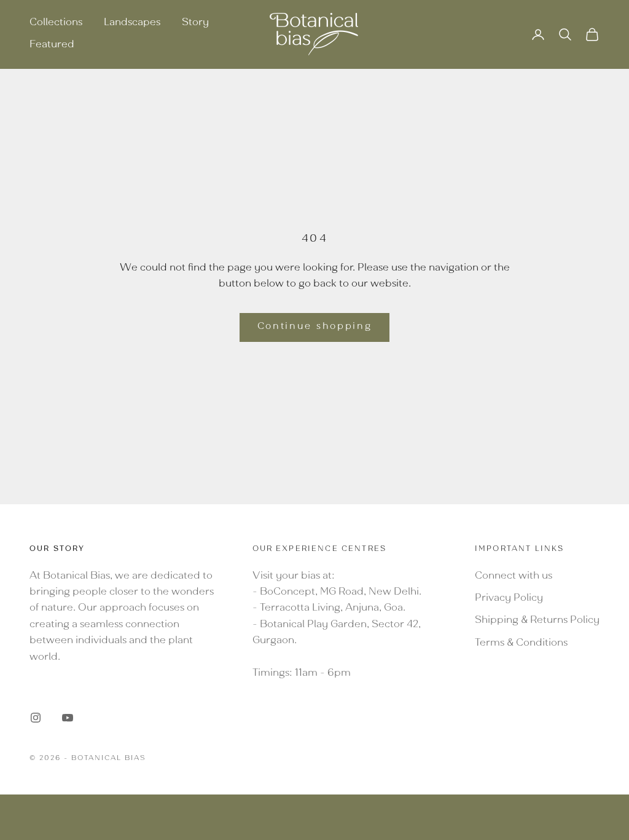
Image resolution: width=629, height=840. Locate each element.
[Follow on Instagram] (35, 717)
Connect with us (513, 577)
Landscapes (132, 23)
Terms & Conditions (521, 644)
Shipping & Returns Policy (537, 621)
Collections (55, 23)
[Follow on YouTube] (67, 717)
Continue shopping (314, 327)
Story (195, 23)
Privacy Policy (509, 599)
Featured (51, 45)
